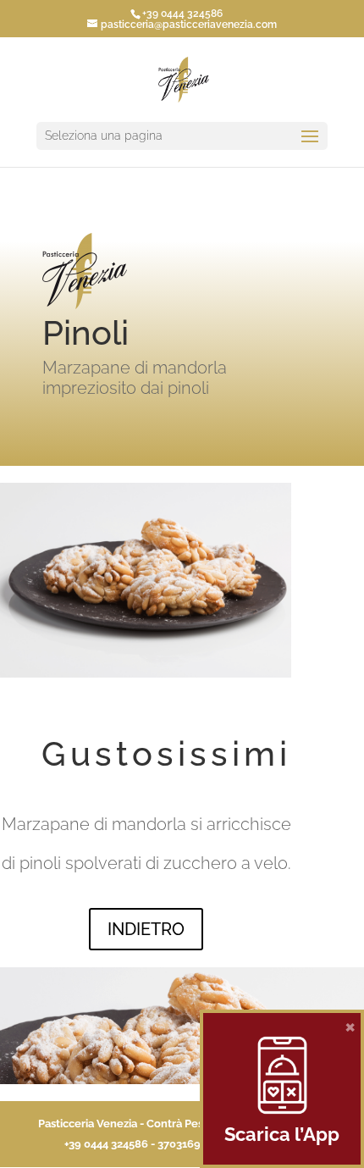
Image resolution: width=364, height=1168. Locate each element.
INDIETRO (146, 929)
